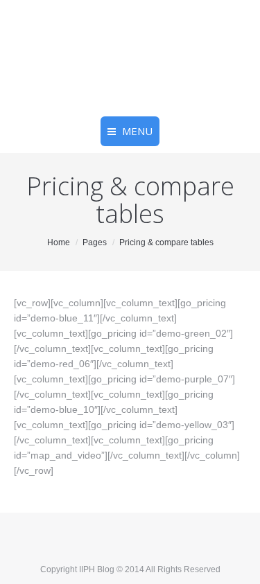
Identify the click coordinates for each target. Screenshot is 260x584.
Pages (95, 242)
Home (58, 242)
